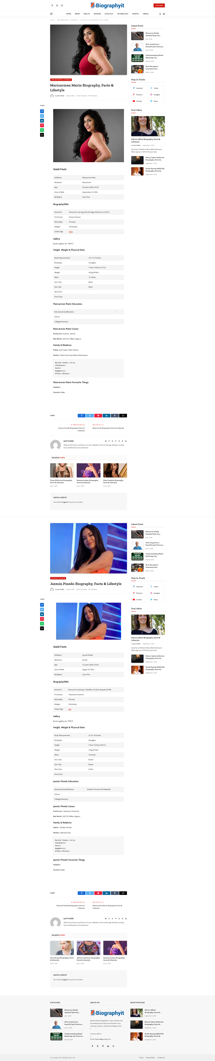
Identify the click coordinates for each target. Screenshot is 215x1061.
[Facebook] (42, 111)
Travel (146, 14)
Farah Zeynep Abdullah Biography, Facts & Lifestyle (155, 170)
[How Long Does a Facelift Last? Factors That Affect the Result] (137, 47)
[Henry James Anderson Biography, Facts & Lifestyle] (137, 160)
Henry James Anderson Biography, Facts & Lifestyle (155, 158)
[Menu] (51, 13)
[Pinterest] (42, 125)
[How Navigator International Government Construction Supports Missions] (137, 69)
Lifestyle (109, 14)
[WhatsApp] (42, 130)
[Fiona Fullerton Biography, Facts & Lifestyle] (62, 470)
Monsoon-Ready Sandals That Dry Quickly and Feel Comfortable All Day (154, 34)
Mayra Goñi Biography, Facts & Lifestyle (108, 428)
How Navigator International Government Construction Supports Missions (155, 67)
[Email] (42, 135)
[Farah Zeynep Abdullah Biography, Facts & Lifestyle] (137, 171)
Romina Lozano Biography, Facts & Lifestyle (87, 481)
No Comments (82, 96)
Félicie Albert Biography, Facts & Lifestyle (145, 140)
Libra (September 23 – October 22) (61, 79)
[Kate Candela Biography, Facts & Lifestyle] (115, 470)
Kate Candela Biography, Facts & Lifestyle (113, 481)
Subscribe (159, 5)
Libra (71, 231)
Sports (135, 14)
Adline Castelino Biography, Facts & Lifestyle (88, 959)
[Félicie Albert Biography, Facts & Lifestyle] (148, 126)
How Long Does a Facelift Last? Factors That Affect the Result (154, 45)
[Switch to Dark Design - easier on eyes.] (160, 14)
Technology (122, 14)
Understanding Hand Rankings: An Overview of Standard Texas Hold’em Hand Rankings (155, 56)
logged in (65, 502)
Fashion (97, 14)
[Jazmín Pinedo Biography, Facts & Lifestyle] (88, 548)
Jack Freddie (60, 96)
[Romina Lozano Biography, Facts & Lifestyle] (88, 470)
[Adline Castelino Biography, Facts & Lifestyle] (88, 948)
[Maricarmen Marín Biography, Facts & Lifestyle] (88, 50)
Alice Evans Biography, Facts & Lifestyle (62, 959)
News (77, 14)
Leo (69, 709)
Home (68, 14)
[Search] (164, 13)
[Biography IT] (107, 5)
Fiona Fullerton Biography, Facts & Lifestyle (61, 481)
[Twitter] (42, 116)
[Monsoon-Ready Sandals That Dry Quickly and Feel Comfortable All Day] (137, 36)
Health (87, 14)
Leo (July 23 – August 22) (58, 578)
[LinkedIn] (42, 120)
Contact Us (161, 1058)
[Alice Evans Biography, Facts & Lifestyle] (62, 948)
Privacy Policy (150, 1058)
